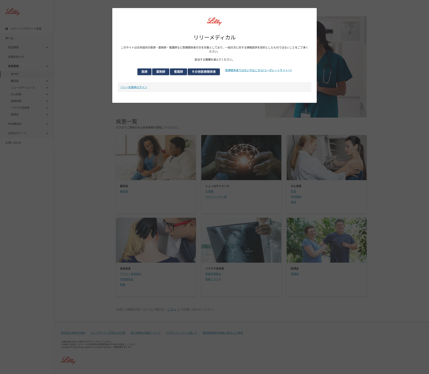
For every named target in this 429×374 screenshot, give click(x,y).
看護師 (178, 71)
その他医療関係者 (204, 71)
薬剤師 (160, 71)
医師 (144, 71)
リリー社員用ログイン (133, 87)
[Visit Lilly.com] (214, 23)
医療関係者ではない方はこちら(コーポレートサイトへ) (258, 70)
